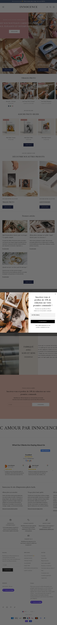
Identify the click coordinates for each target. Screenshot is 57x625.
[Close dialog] (55, 294)
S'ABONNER (43, 321)
